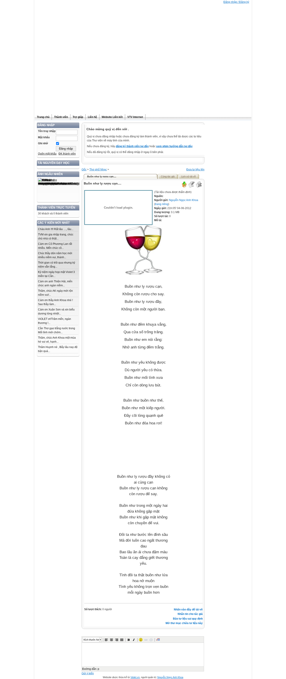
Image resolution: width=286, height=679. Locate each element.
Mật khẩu (44, 137)
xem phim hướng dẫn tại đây (174, 146)
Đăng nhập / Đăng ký (236, 2)
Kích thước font (91, 639)
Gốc (84, 169)
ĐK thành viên (67, 153)
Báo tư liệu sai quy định (188, 618)
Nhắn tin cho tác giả (190, 614)
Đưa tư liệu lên (195, 169)
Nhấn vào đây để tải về (188, 609)
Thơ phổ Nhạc (98, 169)
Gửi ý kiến (88, 673)
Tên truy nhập (46, 131)
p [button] (98, 669)
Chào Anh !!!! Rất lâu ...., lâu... (55, 229)
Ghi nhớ (43, 143)
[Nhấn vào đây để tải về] (184, 187)
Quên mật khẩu (47, 153)
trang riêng (161, 204)
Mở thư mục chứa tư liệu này (184, 623)
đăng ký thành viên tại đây (132, 146)
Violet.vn (135, 677)
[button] (106, 639)
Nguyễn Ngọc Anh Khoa (183, 200)
